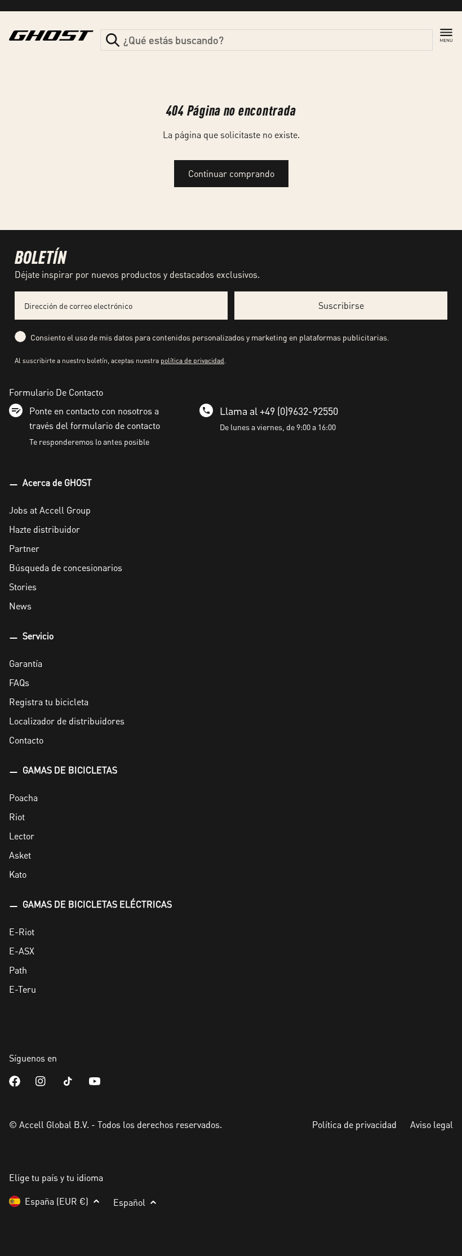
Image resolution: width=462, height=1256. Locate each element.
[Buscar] (112, 40)
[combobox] (266, 40)
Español (129, 1202)
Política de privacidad (354, 1124)
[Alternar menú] (446, 35)
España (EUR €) (56, 1201)
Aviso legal (431, 1124)
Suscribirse (341, 305)
